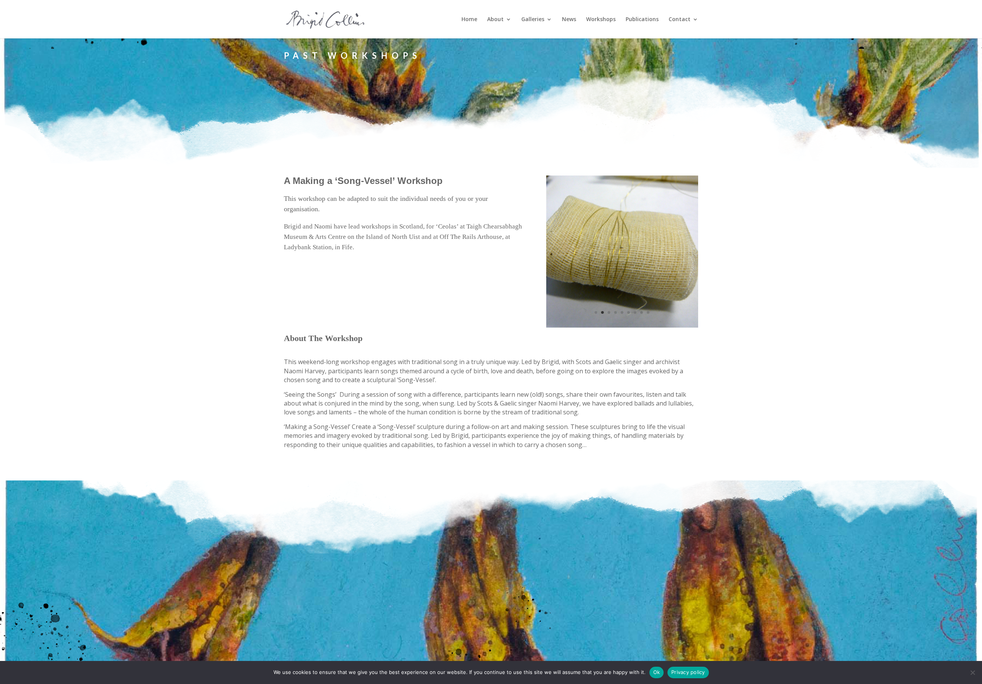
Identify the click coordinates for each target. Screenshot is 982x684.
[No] (972, 672)
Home (469, 20)
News (569, 20)
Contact (679, 20)
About (495, 20)
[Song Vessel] (622, 325)
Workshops (601, 20)
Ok (656, 672)
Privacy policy (688, 672)
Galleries (532, 20)
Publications (642, 20)
